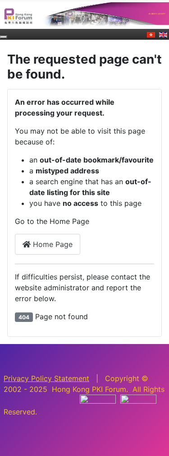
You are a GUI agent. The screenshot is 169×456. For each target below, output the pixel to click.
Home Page (52, 244)
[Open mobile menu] (3, 37)
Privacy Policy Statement (46, 378)
